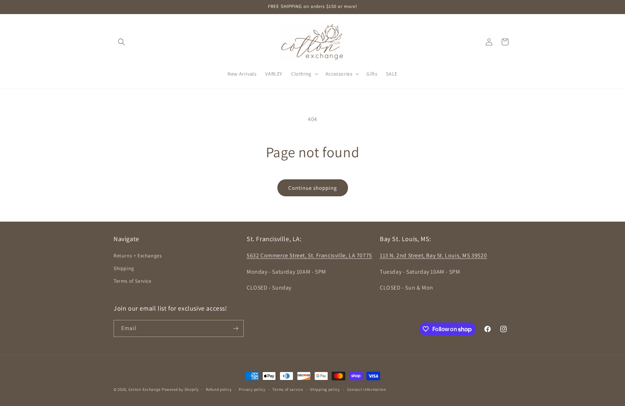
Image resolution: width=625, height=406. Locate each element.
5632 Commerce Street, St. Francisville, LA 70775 (309, 255)
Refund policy (218, 389)
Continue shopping (312, 187)
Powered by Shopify (180, 389)
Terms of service (287, 389)
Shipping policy (325, 389)
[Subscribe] (235, 328)
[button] (121, 42)
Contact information (366, 389)
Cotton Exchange (144, 389)
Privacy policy (252, 389)
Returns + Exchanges (138, 255)
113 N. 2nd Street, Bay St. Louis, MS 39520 (433, 255)
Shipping (124, 268)
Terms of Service (133, 281)
